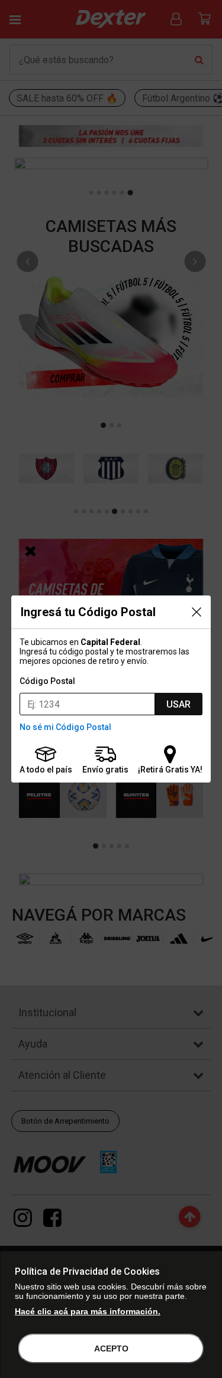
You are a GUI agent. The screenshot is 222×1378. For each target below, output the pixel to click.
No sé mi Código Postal (65, 727)
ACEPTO (111, 1348)
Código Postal (47, 681)
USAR (178, 704)
